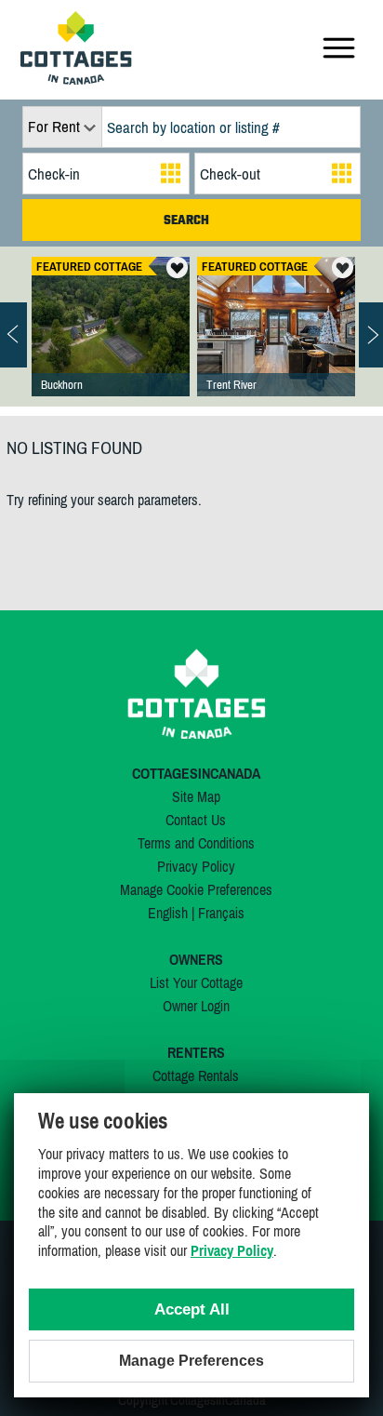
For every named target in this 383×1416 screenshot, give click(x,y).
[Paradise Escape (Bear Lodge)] (276, 345)
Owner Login (196, 1005)
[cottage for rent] (76, 79)
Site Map (196, 796)
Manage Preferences (191, 1361)
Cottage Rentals (195, 1075)
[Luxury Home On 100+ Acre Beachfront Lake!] (111, 345)
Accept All (192, 1309)
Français (221, 912)
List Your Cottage (196, 982)
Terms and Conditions (196, 843)
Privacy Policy (196, 866)
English (168, 912)
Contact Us (195, 819)
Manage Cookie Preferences (196, 889)
